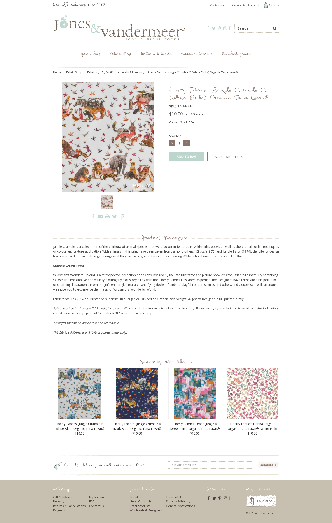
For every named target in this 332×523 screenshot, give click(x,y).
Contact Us (96, 506)
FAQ (92, 501)
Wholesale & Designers (146, 510)
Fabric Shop (120, 54)
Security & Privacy (178, 501)
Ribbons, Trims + (197, 54)
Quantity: (175, 135)
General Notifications (180, 506)
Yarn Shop (91, 54)
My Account (218, 5)
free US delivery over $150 (79, 5)
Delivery (58, 501)
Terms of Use (175, 497)
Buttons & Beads (156, 54)
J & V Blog (261, 501)
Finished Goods (236, 54)
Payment (59, 510)
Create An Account (246, 5)
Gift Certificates (63, 497)
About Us (136, 497)
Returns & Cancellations (69, 506)
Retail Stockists (140, 506)
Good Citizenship (141, 501)
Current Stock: (181, 122)
